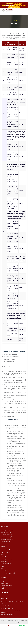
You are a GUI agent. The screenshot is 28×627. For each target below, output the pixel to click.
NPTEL (3, 568)
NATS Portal (4, 558)
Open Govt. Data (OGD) (7, 563)
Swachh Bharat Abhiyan (7, 559)
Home (10, 20)
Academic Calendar (6, 541)
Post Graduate (5, 583)
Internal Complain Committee (8, 530)
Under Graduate (5, 581)
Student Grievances (21, 5)
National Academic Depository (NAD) (10, 572)
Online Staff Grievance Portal (8, 539)
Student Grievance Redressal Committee (10, 529)
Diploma (3, 580)
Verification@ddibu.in (7, 608)
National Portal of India (6, 565)
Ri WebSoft (23, 622)
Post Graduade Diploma (7, 585)
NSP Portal (4, 556)
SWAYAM (4, 570)
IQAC (3, 543)
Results (3, 546)
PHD (3, 588)
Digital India (4, 561)
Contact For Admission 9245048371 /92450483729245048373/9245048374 (10, 612)
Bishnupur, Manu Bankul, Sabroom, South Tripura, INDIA (12, 602)
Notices (3, 544)
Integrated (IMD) (5, 587)
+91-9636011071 (6, 605)
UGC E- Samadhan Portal (7, 534)
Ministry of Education (6, 552)
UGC (3, 554)
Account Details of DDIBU (6, 595)
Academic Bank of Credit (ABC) (8, 573)
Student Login (17, 3)
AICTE (3, 566)
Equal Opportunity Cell (6, 532)
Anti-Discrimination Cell (7, 537)
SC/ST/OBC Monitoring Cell (8, 536)
